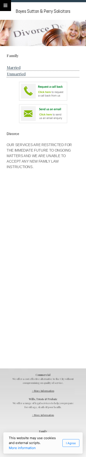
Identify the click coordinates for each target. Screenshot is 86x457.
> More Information (43, 390)
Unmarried (16, 73)
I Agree (71, 443)
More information (22, 448)
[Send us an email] (43, 113)
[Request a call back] (43, 91)
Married (14, 67)
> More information (43, 415)
